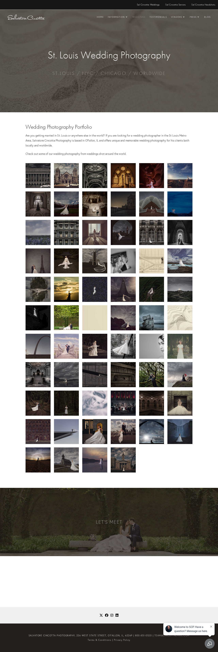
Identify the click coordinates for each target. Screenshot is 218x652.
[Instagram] (111, 615)
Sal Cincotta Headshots (203, 4)
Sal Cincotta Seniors (175, 4)
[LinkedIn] (117, 615)
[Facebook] (106, 615)
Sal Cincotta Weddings (148, 4)
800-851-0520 (143, 635)
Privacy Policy (122, 640)
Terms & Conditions (99, 640)
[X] (101, 615)
